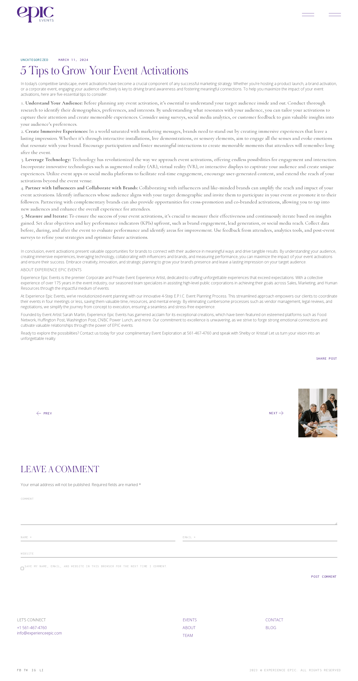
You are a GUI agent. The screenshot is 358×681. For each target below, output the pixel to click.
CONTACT (274, 620)
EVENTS (190, 620)
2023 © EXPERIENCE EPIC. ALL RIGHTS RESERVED (295, 670)
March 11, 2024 (73, 60)
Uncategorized (34, 60)
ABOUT (189, 627)
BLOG (270, 627)
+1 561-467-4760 (32, 627)
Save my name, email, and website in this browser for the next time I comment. (96, 566)
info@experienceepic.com (39, 633)
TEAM (188, 635)
